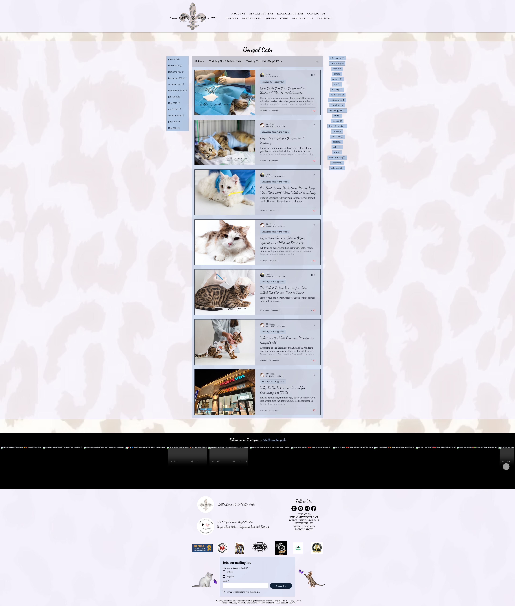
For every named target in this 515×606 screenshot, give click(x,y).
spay (338, 152)
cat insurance (338, 100)
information (338, 58)
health (338, 68)
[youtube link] (300, 508)
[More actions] (315, 75)
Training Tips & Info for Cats (225, 61)
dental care (338, 105)
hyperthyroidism (338, 126)
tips (338, 84)
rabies (338, 142)
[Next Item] (506, 466)
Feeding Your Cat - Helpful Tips (264, 61)
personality (338, 63)
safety (338, 147)
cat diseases (338, 95)
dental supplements (338, 110)
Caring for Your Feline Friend (275, 132)
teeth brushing (338, 157)
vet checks (338, 168)
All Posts (199, 61)
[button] (238, 13)
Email (226, 581)
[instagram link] (307, 508)
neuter (338, 131)
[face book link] (313, 508)
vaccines (338, 163)
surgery (338, 79)
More (290, 61)
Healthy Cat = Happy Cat (273, 82)
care (338, 74)
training (338, 89)
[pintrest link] (294, 508)
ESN (338, 115)
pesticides (338, 136)
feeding (338, 121)
